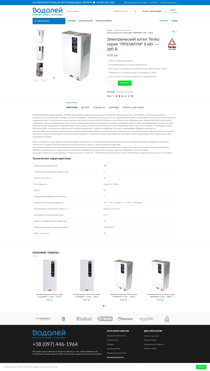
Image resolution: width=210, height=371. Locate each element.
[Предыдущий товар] (171, 31)
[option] (40, 36)
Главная (109, 30)
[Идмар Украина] (63, 319)
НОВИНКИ (163, 21)
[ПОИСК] (135, 11)
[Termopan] (146, 319)
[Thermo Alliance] (43, 319)
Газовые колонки (113, 349)
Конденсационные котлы (117, 353)
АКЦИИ (174, 21)
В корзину (124, 83)
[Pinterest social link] (122, 96)
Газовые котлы (112, 340)
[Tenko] (167, 319)
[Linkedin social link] (125, 96)
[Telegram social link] (132, 96)
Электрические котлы (122, 30)
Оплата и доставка (151, 336)
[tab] (72, 106)
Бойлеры (110, 344)
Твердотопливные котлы (116, 336)
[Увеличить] (54, 78)
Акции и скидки (150, 348)
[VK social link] (129, 96)
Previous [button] (36, 80)
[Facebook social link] (113, 96)
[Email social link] (119, 96)
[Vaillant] (84, 319)
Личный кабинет (150, 340)
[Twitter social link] (116, 96)
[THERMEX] (125, 319)
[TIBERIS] (105, 319)
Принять (201, 367)
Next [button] (44, 80)
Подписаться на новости (154, 344)
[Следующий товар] (176, 31)
